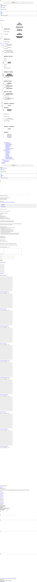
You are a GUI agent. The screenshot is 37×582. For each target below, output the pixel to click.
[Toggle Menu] (18, 21)
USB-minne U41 (2, 273)
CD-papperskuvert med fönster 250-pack (4, 360)
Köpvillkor (1, 494)
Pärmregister (9, 137)
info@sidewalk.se (2, 502)
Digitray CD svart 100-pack (3, 343)
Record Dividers (8, 156)
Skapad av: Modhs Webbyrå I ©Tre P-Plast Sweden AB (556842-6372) (8, 578)
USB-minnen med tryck (6, 160)
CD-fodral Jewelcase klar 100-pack (4, 394)
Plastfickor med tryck (19, 27)
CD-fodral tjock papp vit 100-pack (4, 446)
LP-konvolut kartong (8, 152)
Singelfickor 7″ (7, 154)
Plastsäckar (9, 129)
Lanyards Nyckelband (8, 149)
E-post (1, 258)
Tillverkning (3, 162)
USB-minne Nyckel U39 (3, 262)
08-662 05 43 (1, 487)
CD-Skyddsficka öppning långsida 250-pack (5, 377)
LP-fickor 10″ (7, 153)
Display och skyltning (6, 142)
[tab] (2, 204)
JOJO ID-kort (7, 147)
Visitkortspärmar (9, 110)
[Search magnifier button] (13, 2)
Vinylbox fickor (7, 155)
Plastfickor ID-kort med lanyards (9, 148)
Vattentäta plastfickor (9, 88)
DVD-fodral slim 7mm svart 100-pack (4, 291)
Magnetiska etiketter (8, 143)
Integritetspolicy (2, 495)
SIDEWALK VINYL (6, 150)
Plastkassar (9, 105)
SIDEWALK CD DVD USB (6, 202)
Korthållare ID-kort (8, 146)
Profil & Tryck (19, 24)
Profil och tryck (2, 498)
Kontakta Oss (19, 30)
